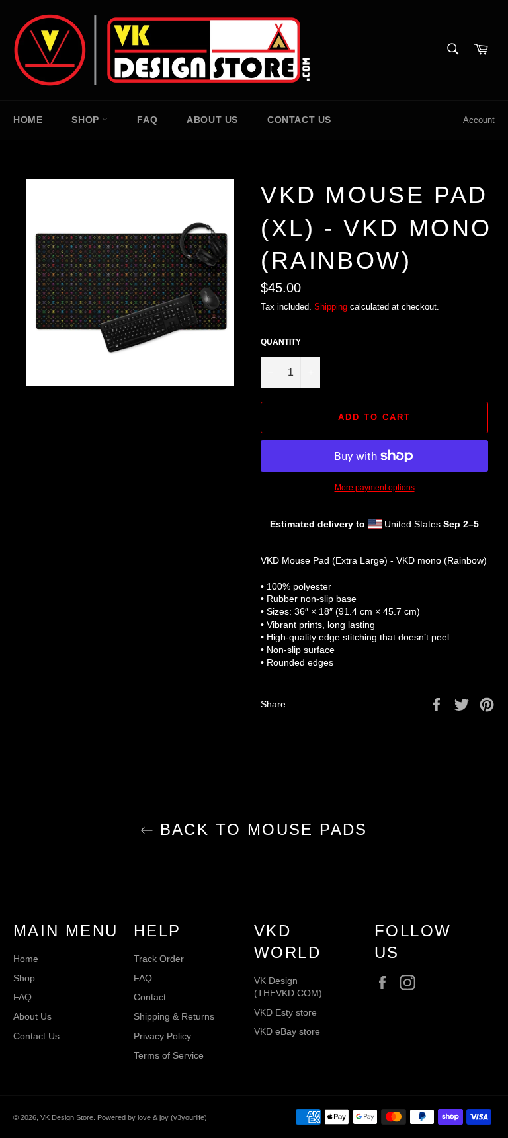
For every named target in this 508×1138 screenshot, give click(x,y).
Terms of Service (169, 1055)
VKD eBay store (287, 1031)
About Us (212, 119)
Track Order (159, 958)
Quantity (281, 342)
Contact (150, 997)
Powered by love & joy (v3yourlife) (152, 1117)
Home (27, 119)
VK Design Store (66, 1117)
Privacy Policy (162, 1036)
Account (479, 120)
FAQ (147, 119)
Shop (86, 119)
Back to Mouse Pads (260, 829)
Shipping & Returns (174, 1016)
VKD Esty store (285, 1012)
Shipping (330, 307)
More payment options (375, 487)
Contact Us (299, 119)
